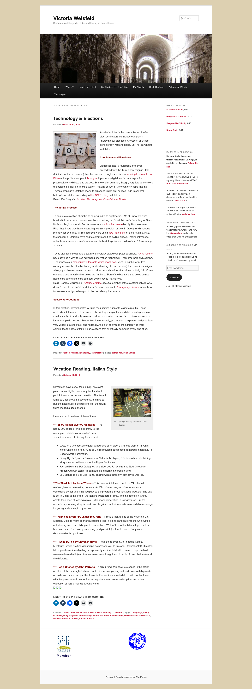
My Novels (138, 87)
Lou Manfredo (130, 615)
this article (113, 224)
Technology (84, 352)
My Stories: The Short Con (114, 87)
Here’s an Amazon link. (177, 183)
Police (91, 612)
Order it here (180, 200)
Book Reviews (156, 87)
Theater (119, 612)
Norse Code (172, 130)
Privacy (109, 677)
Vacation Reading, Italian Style (85, 369)
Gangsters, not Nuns (176, 116)
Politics (66, 352)
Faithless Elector (92, 283)
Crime (66, 612)
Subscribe (174, 277)
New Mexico (144, 615)
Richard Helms (60, 618)
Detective (74, 612)
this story (99, 195)
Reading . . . (108, 612)
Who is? (69, 87)
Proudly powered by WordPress (131, 677)
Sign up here (176, 233)
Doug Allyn (137, 612)
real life (74, 352)
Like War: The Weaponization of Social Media (101, 199)
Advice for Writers (178, 87)
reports (145, 253)
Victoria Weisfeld (73, 18)
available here (188, 214)
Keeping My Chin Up (176, 123)
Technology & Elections (78, 118)
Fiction (83, 612)
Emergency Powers (128, 287)
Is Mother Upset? (174, 109)
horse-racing (85, 615)
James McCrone (120, 352)
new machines (117, 232)
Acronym (92, 178)
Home (57, 87)
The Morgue (60, 94)
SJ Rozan (73, 618)
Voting (132, 352)
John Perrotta (116, 615)
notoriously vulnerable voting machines (94, 262)
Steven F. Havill (86, 618)
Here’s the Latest (87, 87)
